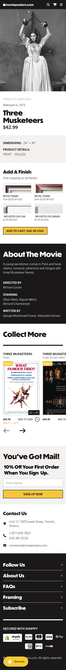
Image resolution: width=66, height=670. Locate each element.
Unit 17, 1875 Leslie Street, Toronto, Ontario (32, 524)
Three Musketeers (17, 354)
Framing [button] (12, 597)
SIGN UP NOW (33, 494)
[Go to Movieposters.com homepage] (18, 4)
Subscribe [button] (14, 608)
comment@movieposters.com (28, 545)
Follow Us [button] (14, 564)
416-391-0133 (18, 538)
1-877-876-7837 (20, 533)
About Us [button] (13, 575)
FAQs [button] (9, 586)
